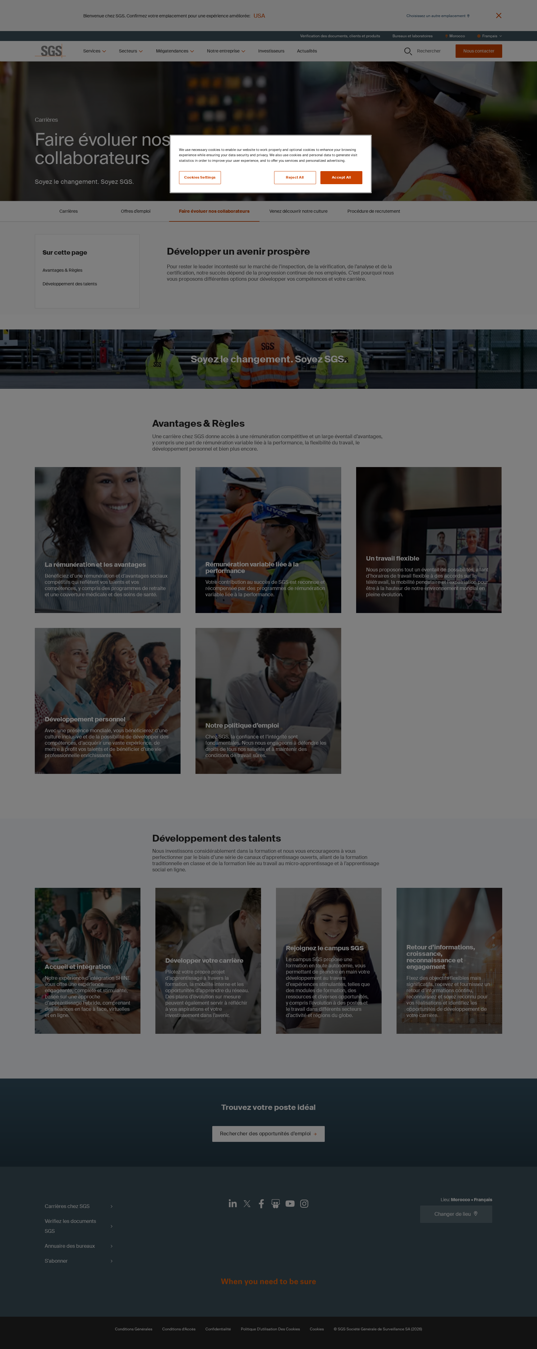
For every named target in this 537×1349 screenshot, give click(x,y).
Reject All (295, 177)
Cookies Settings (200, 177)
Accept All (341, 177)
